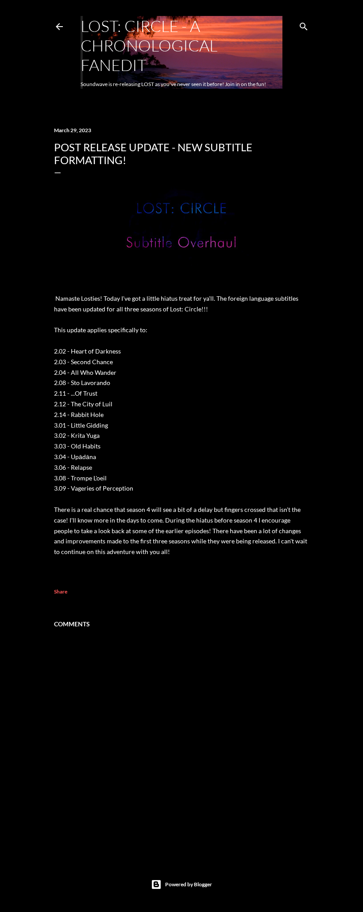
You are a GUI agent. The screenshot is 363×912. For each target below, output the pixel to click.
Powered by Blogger (188, 884)
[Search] (303, 24)
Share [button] (60, 591)
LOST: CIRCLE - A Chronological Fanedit (149, 45)
